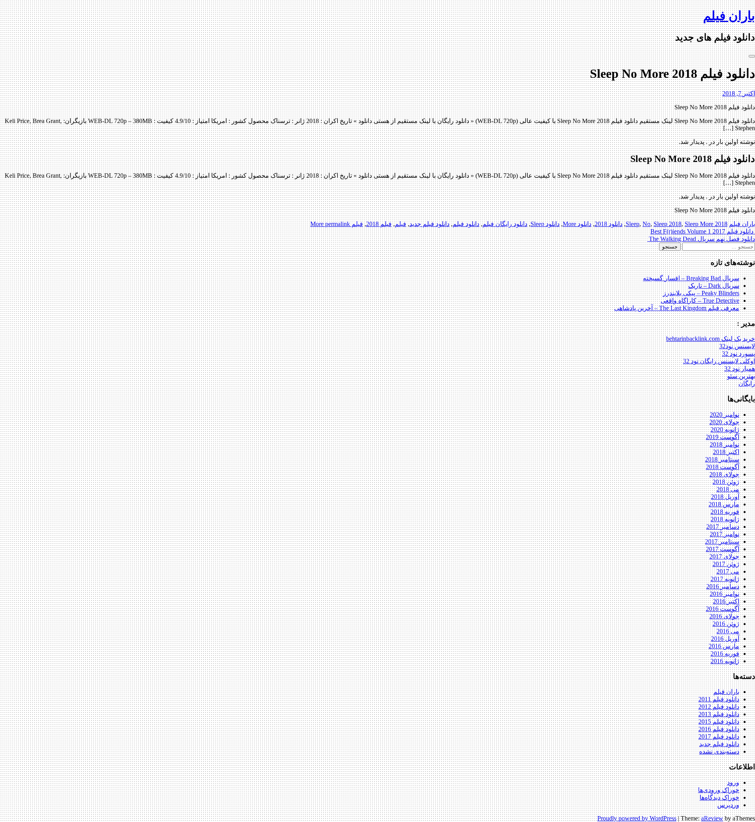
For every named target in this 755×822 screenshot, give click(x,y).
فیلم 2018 (379, 224)
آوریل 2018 (725, 496)
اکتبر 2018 (726, 452)
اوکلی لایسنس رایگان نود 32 (719, 361)
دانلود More (577, 224)
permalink (337, 224)
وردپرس (728, 805)
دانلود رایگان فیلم (504, 224)
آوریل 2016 (725, 638)
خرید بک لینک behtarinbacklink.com (710, 338)
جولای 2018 (724, 474)
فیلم (400, 224)
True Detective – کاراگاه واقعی (700, 300)
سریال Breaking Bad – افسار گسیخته (691, 278)
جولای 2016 (724, 616)
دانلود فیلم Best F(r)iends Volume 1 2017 (702, 231)
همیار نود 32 (739, 368)
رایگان (746, 383)
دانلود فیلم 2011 (718, 699)
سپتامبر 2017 (722, 541)
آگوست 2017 (722, 549)
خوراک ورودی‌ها (718, 790)
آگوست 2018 (722, 466)
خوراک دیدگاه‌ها (719, 797)
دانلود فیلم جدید (429, 224)
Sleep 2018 (667, 224)
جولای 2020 (724, 422)
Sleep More (699, 224)
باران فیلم (729, 16)
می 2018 (727, 489)
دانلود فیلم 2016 (718, 729)
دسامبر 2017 (722, 526)
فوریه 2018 (725, 511)
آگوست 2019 (722, 437)
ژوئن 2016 (726, 623)
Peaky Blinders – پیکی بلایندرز (701, 293)
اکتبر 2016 (726, 601)
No (646, 224)
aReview (712, 818)
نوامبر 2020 (724, 414)
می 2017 (727, 571)
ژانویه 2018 (725, 519)
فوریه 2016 (725, 653)
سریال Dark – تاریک (713, 285)
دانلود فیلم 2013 (718, 714)
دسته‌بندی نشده (719, 751)
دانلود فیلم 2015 (718, 721)
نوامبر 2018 (724, 444)
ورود (733, 782)
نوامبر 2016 (724, 593)
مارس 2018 (724, 504)
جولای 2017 (724, 556)
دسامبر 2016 (722, 586)
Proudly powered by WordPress (636, 818)
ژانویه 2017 (725, 579)
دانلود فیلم (466, 224)
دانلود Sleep (545, 224)
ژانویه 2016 (725, 661)
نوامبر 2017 (724, 534)
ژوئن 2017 (726, 564)
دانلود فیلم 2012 (718, 706)
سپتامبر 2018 (722, 459)
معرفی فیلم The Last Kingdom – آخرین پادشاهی (676, 308)
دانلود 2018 (608, 224)
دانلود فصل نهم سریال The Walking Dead (701, 238)
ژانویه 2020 (725, 429)
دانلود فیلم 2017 (718, 736)
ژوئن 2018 (726, 481)
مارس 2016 (724, 646)
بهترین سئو (741, 376)
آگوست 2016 (722, 608)
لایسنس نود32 (737, 346)
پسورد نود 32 (738, 353)
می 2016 (727, 631)
